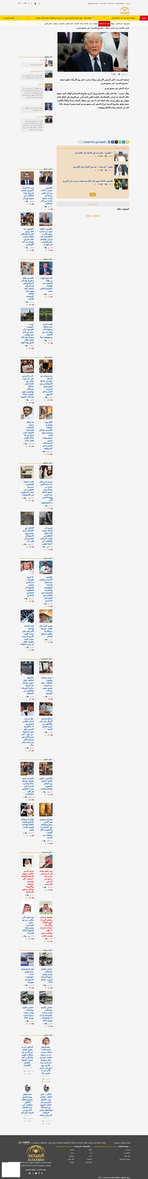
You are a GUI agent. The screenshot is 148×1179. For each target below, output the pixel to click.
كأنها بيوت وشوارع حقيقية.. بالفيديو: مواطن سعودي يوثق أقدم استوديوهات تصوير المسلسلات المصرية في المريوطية (45, 435)
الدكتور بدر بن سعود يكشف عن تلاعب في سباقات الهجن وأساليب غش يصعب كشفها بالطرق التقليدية (27, 1056)
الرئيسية (127, 23)
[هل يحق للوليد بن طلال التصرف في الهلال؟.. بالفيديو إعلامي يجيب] (45, 268)
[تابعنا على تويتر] (31, 3)
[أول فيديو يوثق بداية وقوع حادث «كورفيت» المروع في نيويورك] (27, 959)
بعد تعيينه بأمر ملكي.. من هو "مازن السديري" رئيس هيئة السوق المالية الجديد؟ (28, 925)
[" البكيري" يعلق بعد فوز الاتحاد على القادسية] (121, 155)
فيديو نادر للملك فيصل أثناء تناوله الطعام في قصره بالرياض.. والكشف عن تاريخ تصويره (46, 536)
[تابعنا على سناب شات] (22, 3)
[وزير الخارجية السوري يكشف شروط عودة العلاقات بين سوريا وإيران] (27, 178)
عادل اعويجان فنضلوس (37, 71)
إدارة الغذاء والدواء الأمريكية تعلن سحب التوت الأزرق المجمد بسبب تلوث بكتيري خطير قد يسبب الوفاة (27, 635)
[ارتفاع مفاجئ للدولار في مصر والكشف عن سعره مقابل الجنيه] (45, 709)
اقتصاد (76, 23)
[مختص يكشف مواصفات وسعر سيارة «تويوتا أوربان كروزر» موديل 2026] (45, 959)
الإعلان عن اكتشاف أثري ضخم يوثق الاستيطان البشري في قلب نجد (28, 534)
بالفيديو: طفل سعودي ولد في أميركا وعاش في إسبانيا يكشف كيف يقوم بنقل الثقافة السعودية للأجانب (27, 288)
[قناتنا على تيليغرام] (19, 3)
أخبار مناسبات (46, 852)
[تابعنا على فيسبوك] (28, 3)
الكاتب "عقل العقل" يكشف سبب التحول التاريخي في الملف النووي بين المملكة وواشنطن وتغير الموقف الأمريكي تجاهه (45, 1104)
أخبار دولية (48, 169)
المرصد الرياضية (104, 23)
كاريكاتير (71, 1156)
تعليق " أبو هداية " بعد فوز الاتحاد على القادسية (93, 167)
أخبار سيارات (47, 950)
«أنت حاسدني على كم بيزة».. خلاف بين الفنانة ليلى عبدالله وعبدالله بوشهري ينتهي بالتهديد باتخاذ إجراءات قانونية (27, 386)
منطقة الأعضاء (119, 3)
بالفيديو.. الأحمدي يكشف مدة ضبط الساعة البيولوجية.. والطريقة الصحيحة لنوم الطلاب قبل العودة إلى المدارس (45, 589)
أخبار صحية (48, 558)
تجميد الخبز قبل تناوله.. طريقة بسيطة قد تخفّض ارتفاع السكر (45, 631)
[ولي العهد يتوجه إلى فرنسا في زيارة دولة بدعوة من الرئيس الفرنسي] (45, 861)
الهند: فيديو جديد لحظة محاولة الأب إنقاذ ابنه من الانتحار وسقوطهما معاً (46, 330)
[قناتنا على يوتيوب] (25, 3)
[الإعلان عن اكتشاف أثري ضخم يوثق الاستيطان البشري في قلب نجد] (27, 518)
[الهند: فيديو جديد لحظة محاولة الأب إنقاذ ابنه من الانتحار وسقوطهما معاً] (45, 314)
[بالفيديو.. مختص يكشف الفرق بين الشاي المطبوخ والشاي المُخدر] (45, 768)
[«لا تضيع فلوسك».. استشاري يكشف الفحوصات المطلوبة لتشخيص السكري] (27, 567)
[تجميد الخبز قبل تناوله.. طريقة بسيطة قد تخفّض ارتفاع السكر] (45, 616)
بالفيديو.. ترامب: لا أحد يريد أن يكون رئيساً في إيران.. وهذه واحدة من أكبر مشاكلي (46, 195)
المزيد (92, 194)
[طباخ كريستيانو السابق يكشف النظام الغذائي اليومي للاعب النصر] (27, 809)
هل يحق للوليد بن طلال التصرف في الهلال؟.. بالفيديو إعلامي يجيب (46, 284)
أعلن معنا (103, 3)
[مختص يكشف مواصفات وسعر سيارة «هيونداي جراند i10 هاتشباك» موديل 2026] (45, 997)
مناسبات (62, 23)
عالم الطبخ (69, 23)
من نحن (128, 3)
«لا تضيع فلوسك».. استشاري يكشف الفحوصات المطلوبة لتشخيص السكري (29, 586)
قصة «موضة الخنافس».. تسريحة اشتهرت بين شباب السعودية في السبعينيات (27, 488)
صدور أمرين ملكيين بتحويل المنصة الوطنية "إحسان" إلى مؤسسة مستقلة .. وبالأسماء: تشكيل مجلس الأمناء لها (27, 881)
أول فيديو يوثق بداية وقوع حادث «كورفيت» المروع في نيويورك (27, 975)
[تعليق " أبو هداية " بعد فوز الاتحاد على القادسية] (121, 170)
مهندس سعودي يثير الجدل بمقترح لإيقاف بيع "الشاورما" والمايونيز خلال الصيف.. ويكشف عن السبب (46, 828)
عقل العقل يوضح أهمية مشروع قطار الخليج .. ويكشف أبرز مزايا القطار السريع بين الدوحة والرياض (27, 1103)
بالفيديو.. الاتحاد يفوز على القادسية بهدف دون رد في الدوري (88, 181)
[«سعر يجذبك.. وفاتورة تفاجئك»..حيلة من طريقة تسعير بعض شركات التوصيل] (45, 668)
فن (91, 23)
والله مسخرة (40, 117)
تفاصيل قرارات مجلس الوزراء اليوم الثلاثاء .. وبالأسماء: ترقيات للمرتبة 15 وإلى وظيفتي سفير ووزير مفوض (46, 926)
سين (42, 103)
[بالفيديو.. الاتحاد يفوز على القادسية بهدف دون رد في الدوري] (121, 184)
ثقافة (86, 23)
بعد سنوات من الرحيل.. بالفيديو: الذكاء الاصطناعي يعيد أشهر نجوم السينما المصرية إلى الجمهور (45, 385)
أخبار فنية (48, 357)
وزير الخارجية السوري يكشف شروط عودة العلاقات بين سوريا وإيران (27, 193)
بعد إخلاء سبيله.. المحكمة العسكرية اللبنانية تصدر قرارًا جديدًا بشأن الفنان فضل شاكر (28, 431)
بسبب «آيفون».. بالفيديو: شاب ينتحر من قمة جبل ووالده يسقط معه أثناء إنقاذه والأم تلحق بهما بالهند (27, 333)
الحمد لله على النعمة (36, 64)
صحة (81, 23)
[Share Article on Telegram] (123, 142)
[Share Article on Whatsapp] (120, 142)
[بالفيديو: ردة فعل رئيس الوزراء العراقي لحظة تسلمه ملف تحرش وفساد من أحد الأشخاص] (27, 219)
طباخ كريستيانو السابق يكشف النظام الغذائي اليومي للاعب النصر (27, 824)
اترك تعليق (92, 204)
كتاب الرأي (48, 23)
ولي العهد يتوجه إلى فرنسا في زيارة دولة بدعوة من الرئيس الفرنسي (45, 877)
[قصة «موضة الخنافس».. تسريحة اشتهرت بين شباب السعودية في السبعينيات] (27, 472)
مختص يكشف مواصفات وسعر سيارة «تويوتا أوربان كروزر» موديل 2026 (46, 975)
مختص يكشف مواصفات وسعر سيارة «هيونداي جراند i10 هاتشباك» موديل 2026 (46, 1014)
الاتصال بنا (110, 3)
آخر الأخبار (119, 23)
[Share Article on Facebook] (112, 142)
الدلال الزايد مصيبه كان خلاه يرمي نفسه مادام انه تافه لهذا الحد (32, 76)
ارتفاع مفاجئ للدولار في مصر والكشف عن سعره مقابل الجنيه (45, 723)
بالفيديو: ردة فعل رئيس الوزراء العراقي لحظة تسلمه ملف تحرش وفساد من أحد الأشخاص (27, 236)
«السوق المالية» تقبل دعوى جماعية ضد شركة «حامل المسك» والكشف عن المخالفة (27, 685)
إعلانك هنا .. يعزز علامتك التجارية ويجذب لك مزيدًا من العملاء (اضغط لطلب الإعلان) (87, 18)
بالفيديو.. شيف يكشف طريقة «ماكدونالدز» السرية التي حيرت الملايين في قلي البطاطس (28, 786)
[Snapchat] (127, 142)
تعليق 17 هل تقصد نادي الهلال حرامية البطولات (33, 109)
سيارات (55, 23)
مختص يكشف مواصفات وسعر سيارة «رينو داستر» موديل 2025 (28, 1012)
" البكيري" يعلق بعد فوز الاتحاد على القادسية (94, 153)
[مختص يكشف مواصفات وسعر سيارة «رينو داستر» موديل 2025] (27, 997)
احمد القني (41, 84)
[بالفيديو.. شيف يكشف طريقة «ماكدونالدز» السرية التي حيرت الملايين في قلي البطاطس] (27, 768)
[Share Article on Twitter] (116, 142)
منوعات (95, 23)
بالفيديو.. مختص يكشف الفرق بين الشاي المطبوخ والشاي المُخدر (45, 783)
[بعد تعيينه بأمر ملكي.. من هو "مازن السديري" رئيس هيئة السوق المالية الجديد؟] (27, 907)
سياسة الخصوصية (93, 3)
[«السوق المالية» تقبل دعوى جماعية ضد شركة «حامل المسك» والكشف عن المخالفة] (27, 668)
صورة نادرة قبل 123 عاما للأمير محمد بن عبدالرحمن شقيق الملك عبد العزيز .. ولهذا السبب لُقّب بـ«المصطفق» (45, 492)
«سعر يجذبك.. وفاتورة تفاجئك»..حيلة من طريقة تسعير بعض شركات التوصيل (46, 685)
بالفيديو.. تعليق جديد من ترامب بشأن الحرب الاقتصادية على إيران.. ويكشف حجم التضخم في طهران (45, 236)
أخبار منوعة (47, 259)
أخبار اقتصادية (46, 658)
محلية (72, 1153)
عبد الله (41, 60)
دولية (113, 23)
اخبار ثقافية (47, 463)
